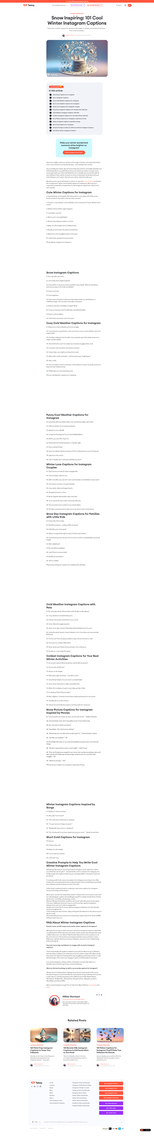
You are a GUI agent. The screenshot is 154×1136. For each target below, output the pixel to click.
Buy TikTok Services (76, 5)
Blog (51, 1090)
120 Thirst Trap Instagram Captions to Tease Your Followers (41, 1050)
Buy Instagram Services (59, 5)
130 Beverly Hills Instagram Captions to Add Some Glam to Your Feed (76, 1050)
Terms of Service (33, 1128)
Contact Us (50, 1128)
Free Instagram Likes (56, 1100)
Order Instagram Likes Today (74, 152)
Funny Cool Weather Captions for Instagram (66, 103)
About (51, 1088)
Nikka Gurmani (70, 35)
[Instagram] (37, 1086)
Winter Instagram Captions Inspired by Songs (66, 121)
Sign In (52, 1098)
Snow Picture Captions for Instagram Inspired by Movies (69, 118)
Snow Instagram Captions (60, 97)
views (48, 987)
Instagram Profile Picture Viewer (82, 1085)
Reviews (52, 1095)
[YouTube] (40, 1086)
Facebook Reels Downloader (80, 1105)
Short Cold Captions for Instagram (63, 124)
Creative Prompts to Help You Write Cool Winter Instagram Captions (73, 127)
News (51, 1093)
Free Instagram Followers (57, 1103)
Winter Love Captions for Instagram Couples (66, 106)
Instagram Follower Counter (80, 1088)
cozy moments (88, 181)
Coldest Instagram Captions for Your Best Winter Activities (70, 115)
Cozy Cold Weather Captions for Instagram (66, 100)
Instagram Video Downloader (81, 1082)
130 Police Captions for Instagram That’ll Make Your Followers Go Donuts (109, 1050)
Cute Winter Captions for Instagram (63, 94)
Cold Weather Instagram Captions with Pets (66, 112)
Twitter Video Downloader (80, 1095)
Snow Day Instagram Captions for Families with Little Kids (70, 109)
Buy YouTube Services (93, 5)
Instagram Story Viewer (79, 1093)
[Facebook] (34, 1086)
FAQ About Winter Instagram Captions (64, 130)
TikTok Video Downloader (80, 1100)
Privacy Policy (42, 1128)
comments (92, 985)
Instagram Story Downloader (81, 1090)
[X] (31, 1086)
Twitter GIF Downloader (79, 1098)
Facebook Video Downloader (81, 1103)
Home (51, 1082)
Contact (52, 1085)
